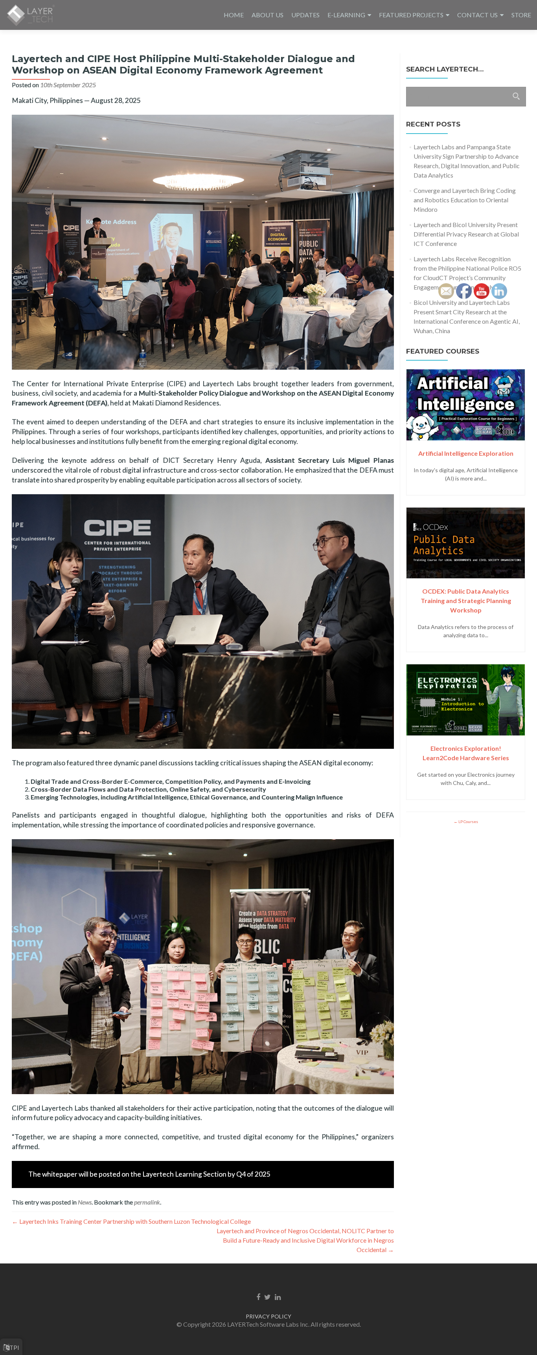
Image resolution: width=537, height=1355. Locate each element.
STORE (521, 14)
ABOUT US (267, 14)
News (85, 1202)
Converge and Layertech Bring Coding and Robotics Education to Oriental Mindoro (465, 200)
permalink (147, 1202)
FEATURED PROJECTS (411, 14)
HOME (234, 14)
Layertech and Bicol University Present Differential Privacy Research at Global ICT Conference (466, 234)
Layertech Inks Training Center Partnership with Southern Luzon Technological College (131, 1221)
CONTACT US (477, 14)
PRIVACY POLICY (268, 1316)
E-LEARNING (346, 14)
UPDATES (305, 14)
